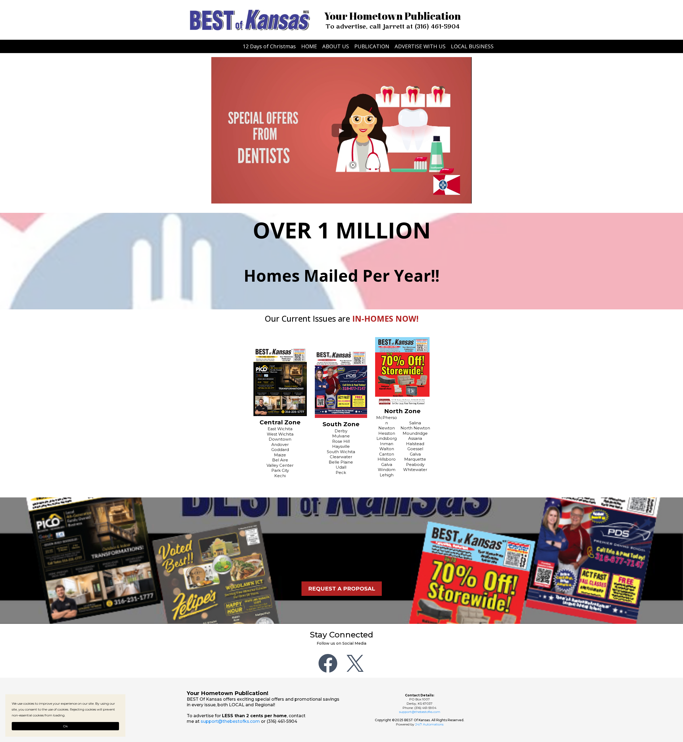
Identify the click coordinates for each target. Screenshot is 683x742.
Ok (65, 726)
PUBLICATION (371, 46)
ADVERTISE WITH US (420, 46)
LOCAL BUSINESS (472, 46)
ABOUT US (335, 46)
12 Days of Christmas (269, 46)
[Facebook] (328, 663)
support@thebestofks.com (230, 721)
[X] (355, 663)
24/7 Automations (429, 724)
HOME (309, 46)
